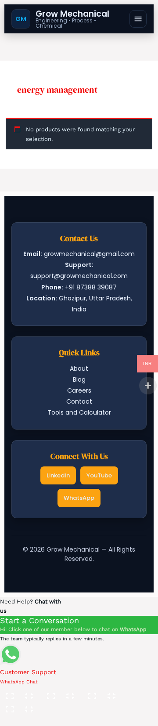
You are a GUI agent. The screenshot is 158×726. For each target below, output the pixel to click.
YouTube (99, 475)
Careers (79, 390)
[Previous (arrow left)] (20, 719)
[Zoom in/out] (20, 693)
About (79, 368)
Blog (79, 379)
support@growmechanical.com (79, 275)
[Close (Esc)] (20, 706)
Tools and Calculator (79, 412)
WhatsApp (79, 498)
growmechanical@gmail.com (89, 253)
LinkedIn (58, 475)
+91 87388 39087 (91, 287)
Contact (79, 401)
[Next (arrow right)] (61, 719)
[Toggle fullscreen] (61, 693)
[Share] (102, 693)
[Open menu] (138, 19)
